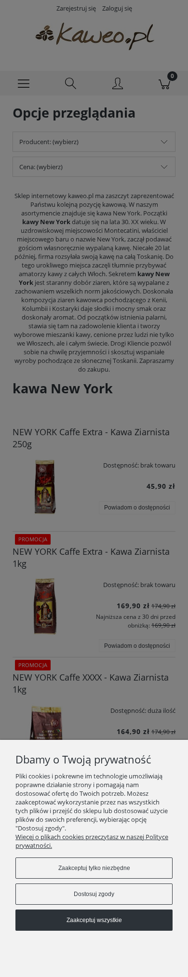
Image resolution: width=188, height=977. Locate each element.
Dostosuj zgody (94, 894)
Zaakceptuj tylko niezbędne (94, 868)
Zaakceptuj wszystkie (94, 920)
